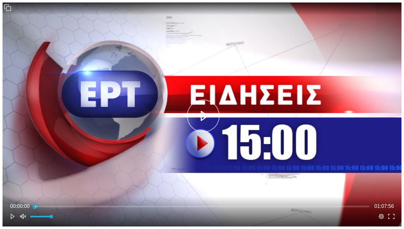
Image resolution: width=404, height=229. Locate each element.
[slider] (202, 206)
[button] (8, 8)
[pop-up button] (381, 216)
